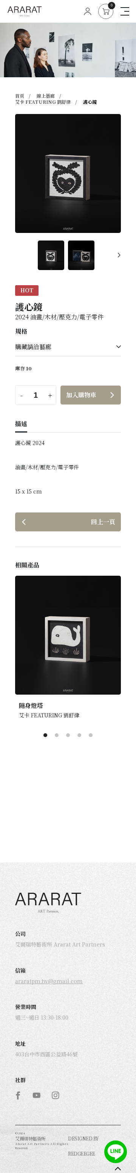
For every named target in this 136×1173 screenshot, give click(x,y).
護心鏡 (90, 102)
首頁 (19, 95)
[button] (119, 255)
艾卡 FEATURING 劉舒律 (43, 102)
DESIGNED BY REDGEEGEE (83, 1146)
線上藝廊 (46, 95)
